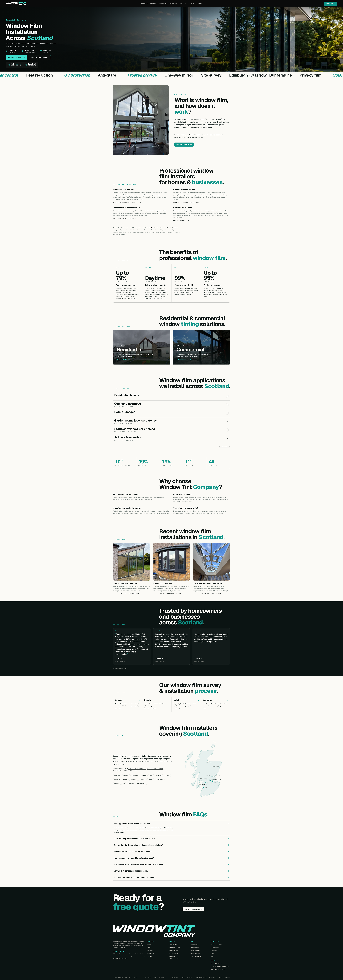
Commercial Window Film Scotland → (187, 202)
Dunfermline (135, 775)
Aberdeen (158, 775)
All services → (224, 446)
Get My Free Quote (15, 57)
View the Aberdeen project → (211, 594)
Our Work (191, 3)
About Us (182, 3)
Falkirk (125, 779)
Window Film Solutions (149, 3)
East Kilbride (159, 779)
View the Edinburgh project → (131, 594)
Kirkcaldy (142, 779)
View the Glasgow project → (171, 594)
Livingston (133, 779)
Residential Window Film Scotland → (127, 202)
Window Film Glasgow (155, 768)
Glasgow (125, 775)
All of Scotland (141, 783)
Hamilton (116, 783)
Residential (163, 3)
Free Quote (329, 3)
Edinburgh (117, 775)
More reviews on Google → (120, 668)
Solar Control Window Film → (124, 218)
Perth (151, 775)
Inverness (117, 779)
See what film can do (182, 144)
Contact (199, 3)
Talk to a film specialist (192, 909)
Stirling (144, 775)
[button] (171, 396)
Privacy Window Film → (181, 221)
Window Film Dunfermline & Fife (125, 770)
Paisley (151, 779)
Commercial (173, 3)
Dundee (167, 775)
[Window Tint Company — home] (72, 3)
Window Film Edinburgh (137, 768)
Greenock (131, 783)
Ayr (124, 783)
